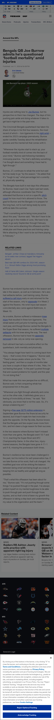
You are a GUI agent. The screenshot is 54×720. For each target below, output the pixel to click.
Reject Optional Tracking (27, 708)
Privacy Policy (38, 669)
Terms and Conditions (12, 667)
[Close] (51, 658)
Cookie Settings (26, 702)
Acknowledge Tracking (27, 715)
